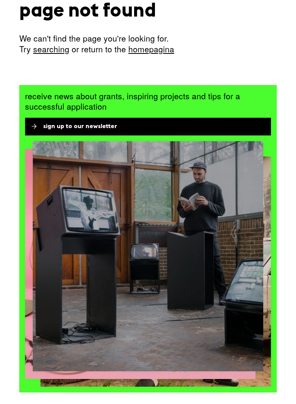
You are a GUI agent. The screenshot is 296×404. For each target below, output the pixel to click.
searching (51, 49)
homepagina (151, 49)
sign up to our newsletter (80, 127)
